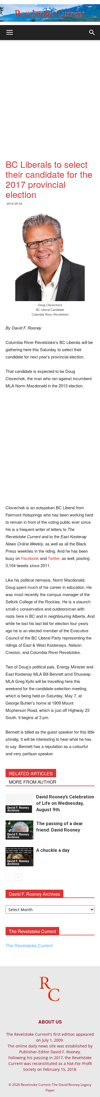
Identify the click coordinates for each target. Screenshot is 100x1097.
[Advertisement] (50, 93)
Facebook (30, 558)
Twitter (53, 558)
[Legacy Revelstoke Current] (50, 13)
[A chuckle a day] (19, 856)
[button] (92, 32)
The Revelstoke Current (29, 945)
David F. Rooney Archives (18, 809)
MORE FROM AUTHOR (32, 782)
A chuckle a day (52, 850)
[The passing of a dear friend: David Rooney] (19, 830)
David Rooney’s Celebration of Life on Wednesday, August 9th (65, 803)
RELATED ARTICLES (31, 773)
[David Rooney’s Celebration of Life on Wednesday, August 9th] (19, 803)
